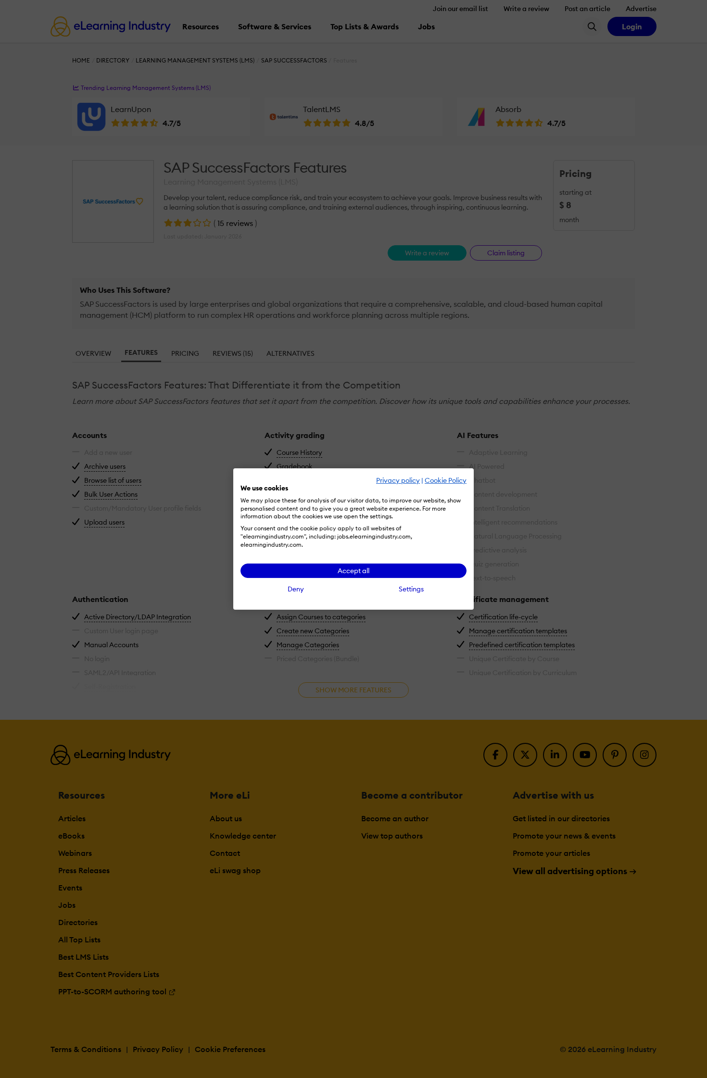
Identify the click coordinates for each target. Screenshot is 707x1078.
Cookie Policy (446, 480)
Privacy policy (398, 480)
